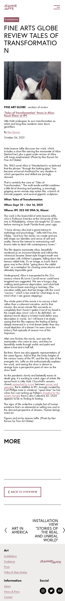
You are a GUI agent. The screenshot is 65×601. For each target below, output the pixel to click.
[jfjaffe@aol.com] (59, 591)
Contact (8, 597)
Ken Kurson (13, 132)
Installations (11, 19)
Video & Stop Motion (15, 572)
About (7, 586)
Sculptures (9, 561)
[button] (11, 455)
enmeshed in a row (23, 384)
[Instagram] (43, 591)
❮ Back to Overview (22, 492)
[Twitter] (51, 591)
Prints (7, 566)
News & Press (12, 591)
